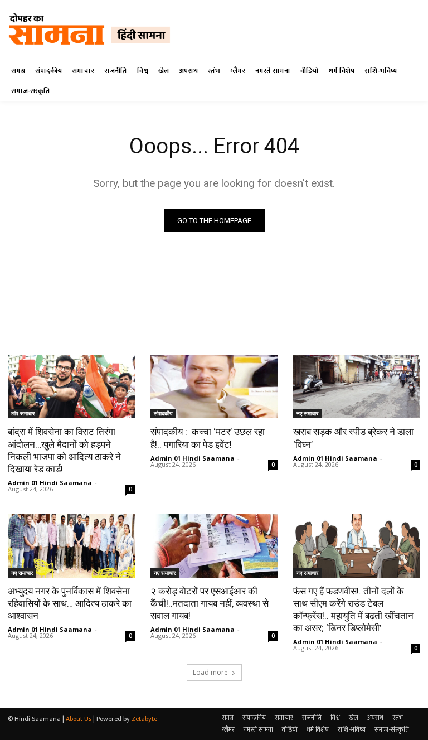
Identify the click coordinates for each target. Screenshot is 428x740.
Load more (210, 672)
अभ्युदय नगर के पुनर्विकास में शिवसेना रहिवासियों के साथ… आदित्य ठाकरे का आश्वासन (70, 603)
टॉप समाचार (23, 413)
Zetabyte (144, 718)
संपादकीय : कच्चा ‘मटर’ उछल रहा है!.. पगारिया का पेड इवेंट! (207, 437)
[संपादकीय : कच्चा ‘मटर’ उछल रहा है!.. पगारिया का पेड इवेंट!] (214, 386)
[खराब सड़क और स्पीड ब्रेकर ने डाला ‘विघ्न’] (356, 386)
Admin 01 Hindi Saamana (50, 482)
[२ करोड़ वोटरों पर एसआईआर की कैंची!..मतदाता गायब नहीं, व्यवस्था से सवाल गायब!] (214, 546)
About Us (78, 718)
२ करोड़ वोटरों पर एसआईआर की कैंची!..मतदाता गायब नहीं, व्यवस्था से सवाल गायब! (209, 603)
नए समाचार (307, 413)
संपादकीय (163, 413)
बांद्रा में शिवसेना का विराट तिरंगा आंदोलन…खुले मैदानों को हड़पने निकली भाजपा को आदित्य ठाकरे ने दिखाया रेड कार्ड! (64, 450)
